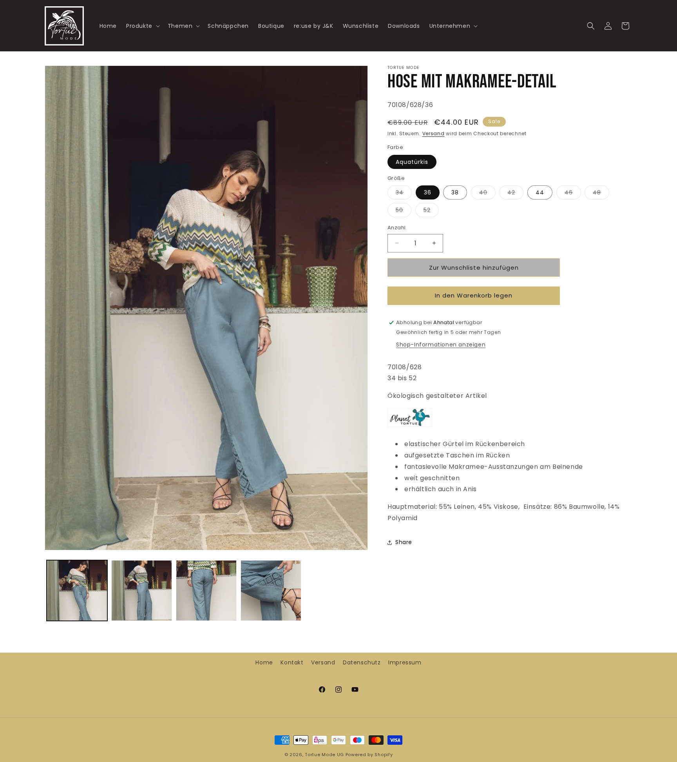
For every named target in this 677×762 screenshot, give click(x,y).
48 (601, 194)
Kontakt (292, 662)
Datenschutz (362, 662)
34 (404, 194)
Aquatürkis (412, 162)
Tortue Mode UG (324, 754)
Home (264, 662)
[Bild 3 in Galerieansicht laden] (206, 590)
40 (487, 194)
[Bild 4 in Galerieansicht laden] (271, 590)
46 (573, 194)
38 (455, 192)
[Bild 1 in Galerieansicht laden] (77, 590)
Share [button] (403, 542)
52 (431, 211)
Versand (433, 133)
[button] (142, 25)
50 (403, 211)
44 (540, 192)
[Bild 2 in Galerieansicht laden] (141, 590)
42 (515, 194)
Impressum (404, 662)
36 (427, 192)
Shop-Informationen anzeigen (440, 344)
